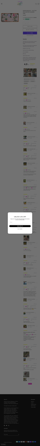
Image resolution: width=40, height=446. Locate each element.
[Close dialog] (31, 213)
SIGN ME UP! (20, 226)
